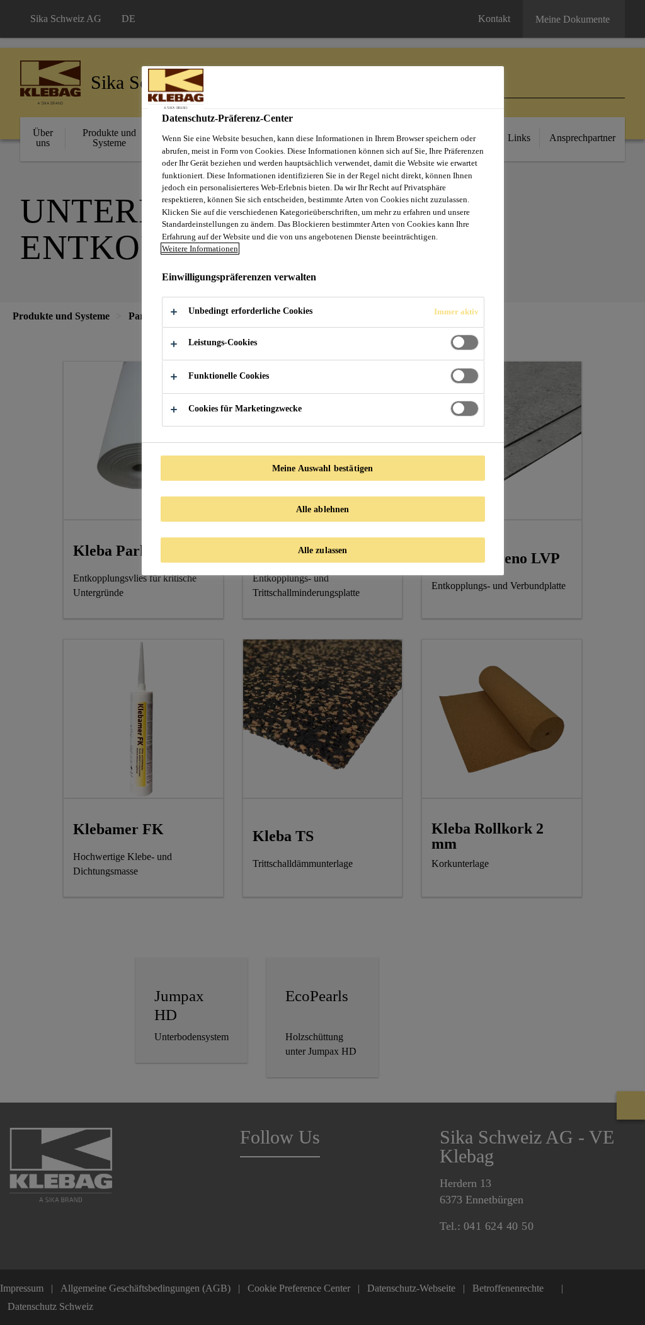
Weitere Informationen (200, 248)
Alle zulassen (323, 550)
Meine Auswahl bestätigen (322, 468)
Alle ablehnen (323, 509)
